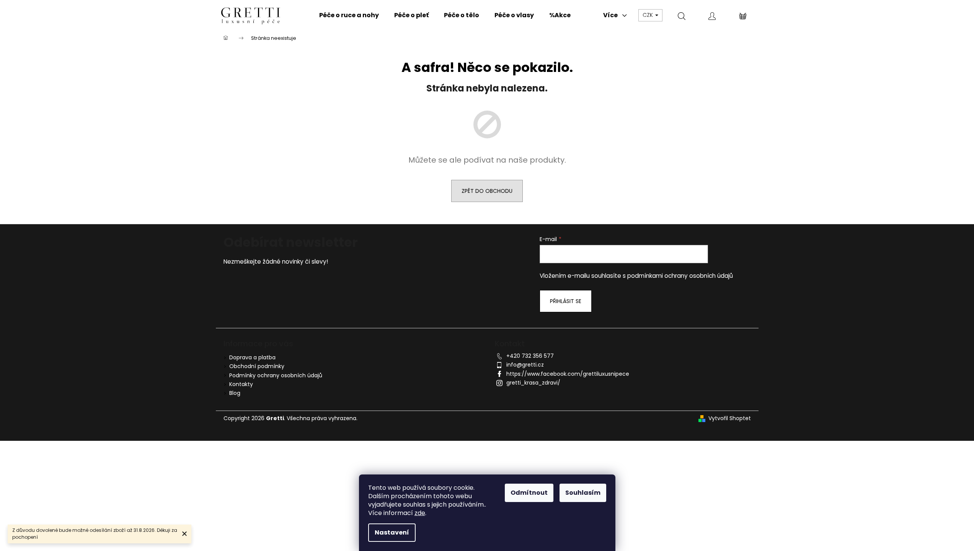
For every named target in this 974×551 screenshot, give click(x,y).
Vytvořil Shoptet (729, 418)
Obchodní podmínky (256, 366)
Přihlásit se (565, 301)
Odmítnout (529, 492)
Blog (234, 393)
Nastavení (392, 532)
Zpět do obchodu (487, 191)
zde (419, 513)
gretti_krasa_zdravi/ (533, 382)
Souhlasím (582, 492)
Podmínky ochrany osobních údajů (275, 375)
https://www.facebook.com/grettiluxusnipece (567, 374)
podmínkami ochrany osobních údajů (680, 276)
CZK (648, 15)
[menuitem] (349, 15)
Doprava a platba (252, 357)
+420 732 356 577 (530, 356)
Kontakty (241, 384)
